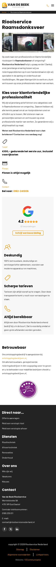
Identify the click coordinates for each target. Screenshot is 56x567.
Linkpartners (42, 554)
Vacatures (7, 476)
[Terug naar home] (15, 5)
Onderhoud (7, 457)
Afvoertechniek (9, 447)
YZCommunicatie (32, 559)
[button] (52, 5)
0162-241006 (21, 191)
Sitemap (20, 549)
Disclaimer (35, 549)
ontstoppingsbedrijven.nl (14, 358)
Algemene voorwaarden (19, 554)
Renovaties (7, 452)
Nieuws (5, 481)
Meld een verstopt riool (13, 423)
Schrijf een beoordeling (28, 233)
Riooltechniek (8, 442)
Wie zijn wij (7, 471)
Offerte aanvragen (10, 418)
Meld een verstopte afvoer (14, 428)
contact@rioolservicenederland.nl (18, 522)
